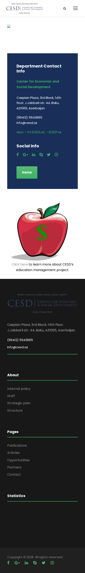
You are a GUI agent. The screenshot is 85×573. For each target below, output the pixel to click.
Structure (15, 410)
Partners (14, 467)
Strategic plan (18, 403)
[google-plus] (25, 154)
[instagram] (56, 154)
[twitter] (49, 154)
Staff (11, 396)
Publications (17, 445)
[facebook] (18, 154)
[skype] (41, 154)
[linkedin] (33, 154)
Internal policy (19, 388)
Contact (14, 474)
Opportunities (18, 460)
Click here (20, 264)
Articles (13, 452)
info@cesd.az (17, 347)
